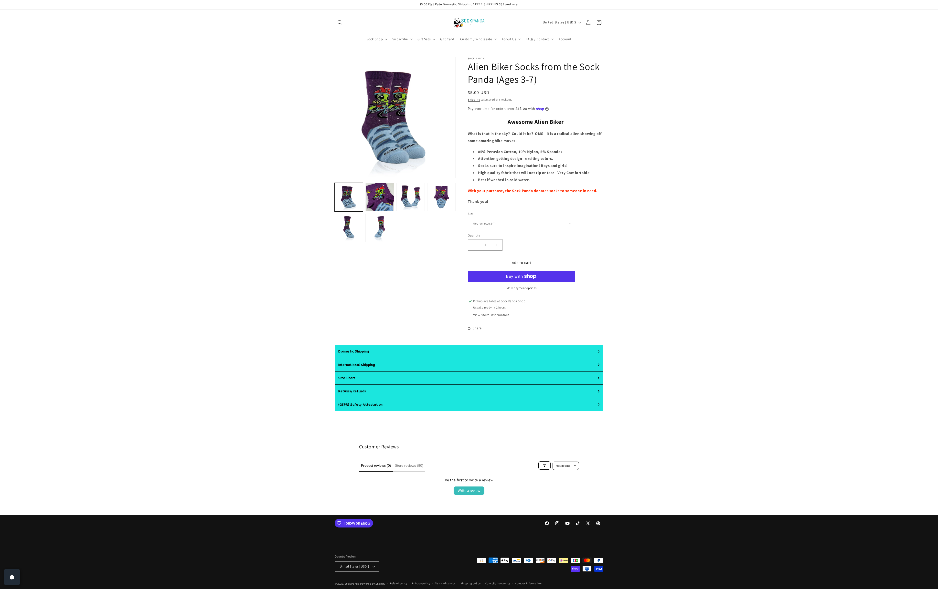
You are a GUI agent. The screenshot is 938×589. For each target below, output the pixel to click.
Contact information (528, 583)
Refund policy (398, 583)
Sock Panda (352, 583)
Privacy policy (421, 583)
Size (470, 214)
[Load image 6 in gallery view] (379, 228)
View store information (491, 315)
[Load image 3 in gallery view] (410, 197)
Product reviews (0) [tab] (376, 465)
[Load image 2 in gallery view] (379, 197)
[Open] (12, 577)
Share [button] (477, 328)
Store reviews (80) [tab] (409, 465)
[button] (340, 22)
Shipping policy (470, 583)
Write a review (469, 490)
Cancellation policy (497, 583)
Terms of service (445, 583)
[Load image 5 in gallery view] (349, 228)
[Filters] (544, 466)
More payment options (522, 288)
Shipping (474, 99)
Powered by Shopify (372, 583)
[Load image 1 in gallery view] (349, 197)
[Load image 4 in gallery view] (441, 197)
